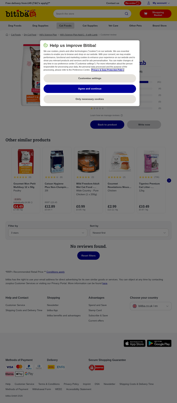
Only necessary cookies (90, 99)
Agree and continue (89, 88)
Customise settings (89, 78)
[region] (89, 73)
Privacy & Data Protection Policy (108, 70)
